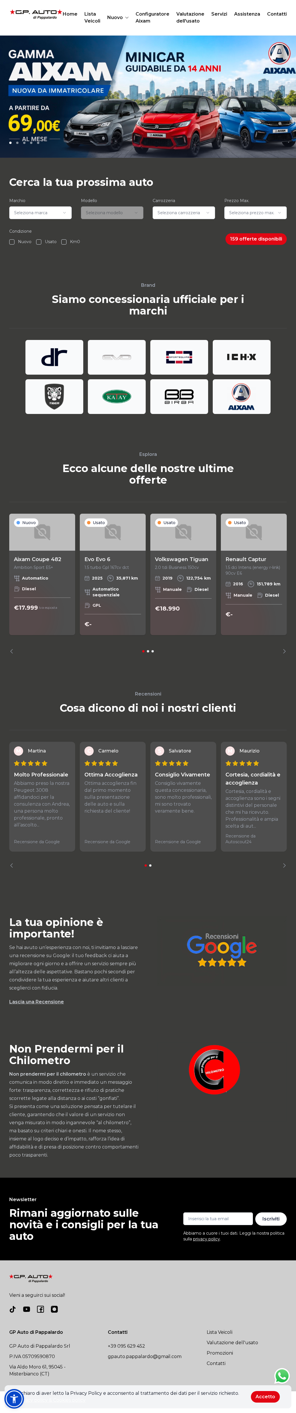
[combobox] (40, 212)
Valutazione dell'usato (190, 17)
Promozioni (220, 1353)
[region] (148, 584)
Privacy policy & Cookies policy (51, 1400)
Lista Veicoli (92, 17)
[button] (14, 1398)
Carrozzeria (164, 200)
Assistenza (247, 14)
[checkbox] (11, 242)
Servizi (219, 14)
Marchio (17, 200)
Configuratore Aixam (152, 17)
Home (70, 14)
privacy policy (206, 1239)
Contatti (277, 14)
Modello (89, 200)
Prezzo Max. (236, 200)
